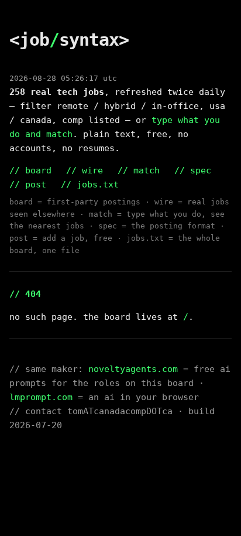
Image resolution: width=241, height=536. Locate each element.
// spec (192, 170)
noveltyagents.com (133, 369)
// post (27, 184)
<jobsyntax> (69, 39)
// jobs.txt (90, 184)
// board (30, 170)
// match (139, 170)
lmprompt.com (41, 397)
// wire (84, 170)
